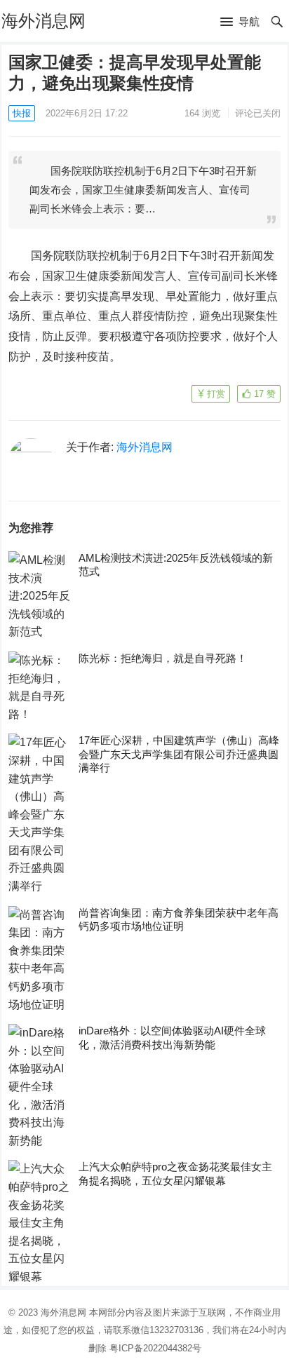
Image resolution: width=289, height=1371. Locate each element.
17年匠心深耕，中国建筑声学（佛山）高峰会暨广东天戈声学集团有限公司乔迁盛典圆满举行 (179, 754)
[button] (240, 22)
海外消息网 (43, 20)
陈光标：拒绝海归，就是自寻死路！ (163, 658)
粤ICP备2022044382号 (155, 1348)
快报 (22, 113)
